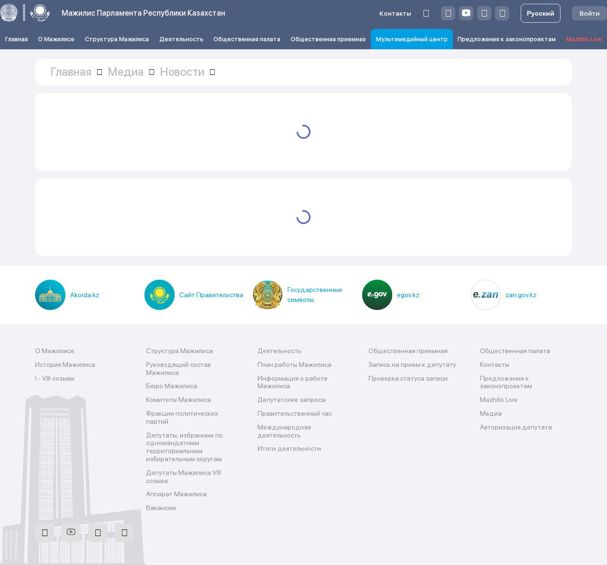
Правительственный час (295, 413)
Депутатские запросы (292, 399)
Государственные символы (314, 294)
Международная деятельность (284, 431)
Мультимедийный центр (412, 39)
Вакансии (161, 507)
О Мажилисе (56, 39)
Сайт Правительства (211, 295)
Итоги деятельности (289, 448)
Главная (16, 39)
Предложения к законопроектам (507, 39)
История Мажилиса (65, 364)
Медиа (491, 413)
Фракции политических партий (182, 417)
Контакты (395, 13)
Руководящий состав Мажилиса (178, 368)
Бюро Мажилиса (171, 386)
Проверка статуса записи (408, 378)
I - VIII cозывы (54, 378)
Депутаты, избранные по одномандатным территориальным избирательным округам (184, 447)
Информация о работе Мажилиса (293, 382)
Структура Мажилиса (117, 39)
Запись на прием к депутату (412, 364)
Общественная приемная (328, 39)
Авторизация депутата (516, 427)
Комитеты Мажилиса (178, 399)
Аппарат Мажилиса (176, 494)
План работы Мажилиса (294, 364)
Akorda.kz (84, 295)
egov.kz (408, 295)
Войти (589, 13)
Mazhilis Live (584, 39)
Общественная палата (246, 39)
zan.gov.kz (521, 295)
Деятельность (181, 39)
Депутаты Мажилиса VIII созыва (183, 476)
